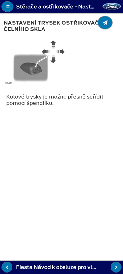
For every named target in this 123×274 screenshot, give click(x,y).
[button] (7, 6)
